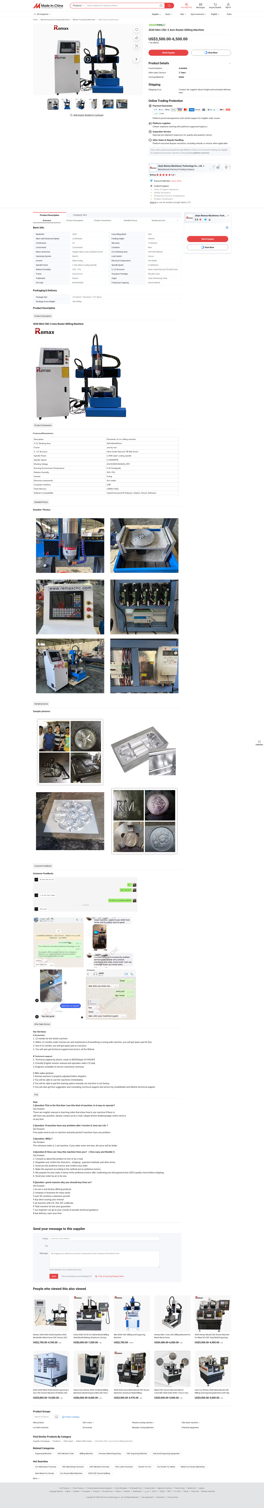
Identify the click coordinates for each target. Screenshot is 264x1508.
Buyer (167, 14)
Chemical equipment (190, 1427)
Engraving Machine (43, 1453)
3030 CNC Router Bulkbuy (99, 1473)
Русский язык (107, 1491)
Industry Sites (150, 1488)
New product (38, 1422)
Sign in (228, 7)
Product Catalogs (71, 1417)
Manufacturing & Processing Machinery (55, 19)
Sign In (153, 202)
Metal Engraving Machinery (108, 19)
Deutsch (127, 1491)
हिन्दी (168, 1491)
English (68, 1491)
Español (76, 1491)
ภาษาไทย (176, 1491)
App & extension (197, 14)
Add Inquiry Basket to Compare (88, 115)
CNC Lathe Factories (124, 1466)
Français (96, 1491)
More (35, 1478)
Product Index (179, 1488)
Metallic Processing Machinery (84, 19)
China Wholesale (121, 1488)
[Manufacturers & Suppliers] (48, 6)
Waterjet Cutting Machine (143, 1427)
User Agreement (147, 1497)
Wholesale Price (136, 1488)
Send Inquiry (168, 52)
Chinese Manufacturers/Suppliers (99, 1488)
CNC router (87, 1422)
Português (86, 1491)
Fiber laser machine (190, 1422)
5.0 (197, 219)
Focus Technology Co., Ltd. (114, 1497)
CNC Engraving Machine (137, 1453)
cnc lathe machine (40, 1427)
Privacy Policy (173, 1497)
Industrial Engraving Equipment (166, 1453)
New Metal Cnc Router (44, 1473)
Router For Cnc (144, 1466)
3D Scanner (87, 1427)
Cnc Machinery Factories (45, 1466)
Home (35, 19)
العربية (146, 1491)
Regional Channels (164, 1488)
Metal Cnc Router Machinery (193, 1466)
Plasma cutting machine (142, 1422)
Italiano (118, 1491)
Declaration (160, 1497)
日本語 (162, 1491)
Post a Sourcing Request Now (109, 1276)
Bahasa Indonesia (208, 1491)
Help (182, 14)
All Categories (42, 14)
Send (54, 1276)
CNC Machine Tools (65, 1453)
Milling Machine (86, 1453)
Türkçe (185, 1491)
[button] (172, 220)
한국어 (154, 1491)
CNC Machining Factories (73, 1466)
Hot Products (65, 1488)
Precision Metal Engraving (110, 1453)
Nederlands (137, 1491)
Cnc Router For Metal (166, 1466)
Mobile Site (192, 1488)
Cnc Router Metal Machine (71, 1473)
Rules (229, 14)
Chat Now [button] (213, 52)
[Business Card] (227, 227)
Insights (201, 1488)
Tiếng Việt (195, 1491)
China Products (78, 1488)
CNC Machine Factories (99, 1466)
